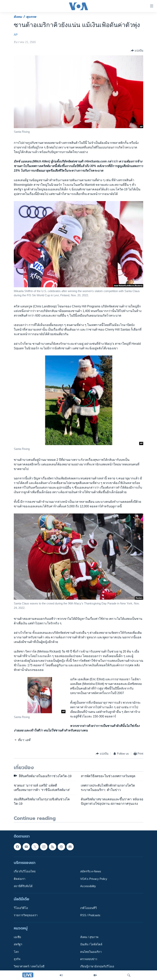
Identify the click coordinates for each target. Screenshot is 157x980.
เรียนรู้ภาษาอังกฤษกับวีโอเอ (97, 966)
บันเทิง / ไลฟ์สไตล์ (91, 944)
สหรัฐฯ (18, 944)
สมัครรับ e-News (90, 871)
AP (16, 34)
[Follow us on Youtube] (26, 846)
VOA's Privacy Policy (93, 878)
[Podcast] (61, 846)
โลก (16, 951)
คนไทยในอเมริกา (91, 951)
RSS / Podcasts (90, 915)
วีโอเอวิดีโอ (21, 908)
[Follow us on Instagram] (43, 846)
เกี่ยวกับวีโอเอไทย (25, 871)
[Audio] (61, 975)
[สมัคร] (70, 846)
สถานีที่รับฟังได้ (23, 886)
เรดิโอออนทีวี (88, 908)
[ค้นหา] (129, 975)
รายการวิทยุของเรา (26, 915)
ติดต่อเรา (19, 878)
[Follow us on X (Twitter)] (35, 846)
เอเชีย (17, 937)
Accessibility (88, 886)
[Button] (137, 50)
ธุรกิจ (17, 959)
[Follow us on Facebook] (17, 846)
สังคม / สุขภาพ (25, 16)
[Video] (95, 975)
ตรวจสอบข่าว (88, 959)
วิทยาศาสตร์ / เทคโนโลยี (29, 966)
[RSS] (52, 846)
